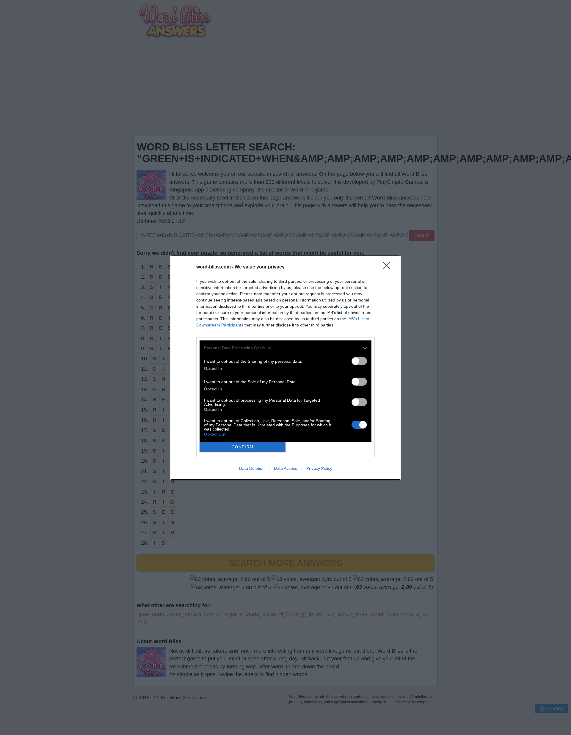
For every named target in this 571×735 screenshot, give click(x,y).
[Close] (388, 267)
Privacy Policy (319, 468)
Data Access (285, 468)
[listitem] (285, 348)
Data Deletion (252, 468)
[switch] (359, 361)
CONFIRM (243, 447)
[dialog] (285, 368)
